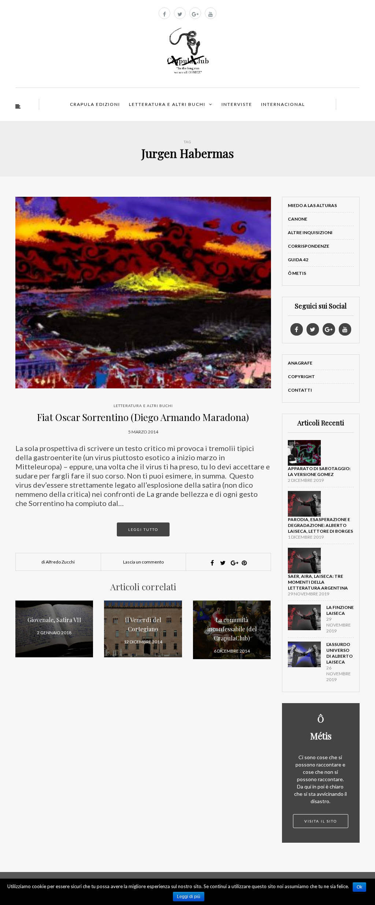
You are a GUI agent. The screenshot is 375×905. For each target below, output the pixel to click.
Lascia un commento (143, 562)
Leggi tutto (143, 529)
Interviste (237, 104)
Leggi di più (188, 896)
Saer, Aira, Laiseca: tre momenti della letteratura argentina (318, 582)
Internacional (283, 104)
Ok (359, 887)
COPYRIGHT (301, 376)
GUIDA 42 (298, 259)
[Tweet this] (223, 563)
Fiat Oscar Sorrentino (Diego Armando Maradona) (143, 417)
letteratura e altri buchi (143, 405)
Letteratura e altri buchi (167, 104)
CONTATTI (300, 390)
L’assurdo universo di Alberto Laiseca (339, 653)
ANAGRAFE (300, 363)
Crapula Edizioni (95, 104)
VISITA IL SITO (320, 821)
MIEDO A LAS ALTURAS (312, 205)
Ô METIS (297, 273)
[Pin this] (244, 563)
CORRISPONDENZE (308, 246)
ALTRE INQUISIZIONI (310, 232)
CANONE (297, 219)
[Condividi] (212, 563)
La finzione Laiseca (340, 610)
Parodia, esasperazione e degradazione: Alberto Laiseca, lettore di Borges (320, 525)
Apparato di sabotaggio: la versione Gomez (319, 471)
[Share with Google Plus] (234, 563)
